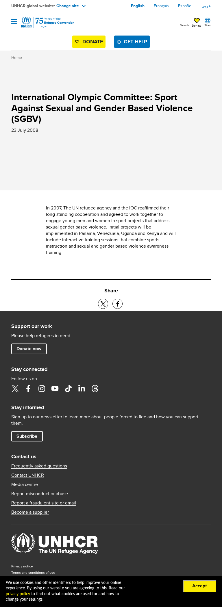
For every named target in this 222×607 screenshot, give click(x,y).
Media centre (24, 484)
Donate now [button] (28, 348)
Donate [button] (196, 25)
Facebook (28, 388)
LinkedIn (81, 388)
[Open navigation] (14, 22)
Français (161, 6)
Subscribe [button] (26, 436)
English (138, 6)
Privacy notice (22, 566)
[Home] (40, 22)
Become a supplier (30, 512)
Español (185, 6)
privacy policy (18, 594)
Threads (95, 388)
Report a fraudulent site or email (43, 503)
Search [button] (184, 25)
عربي (206, 6)
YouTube (55, 388)
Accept (199, 586)
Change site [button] (67, 6)
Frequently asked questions (39, 466)
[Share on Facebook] (117, 304)
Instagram (41, 388)
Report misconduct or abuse (39, 494)
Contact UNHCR (27, 475)
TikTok (68, 388)
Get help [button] (135, 41)
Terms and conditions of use (33, 572)
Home (16, 57)
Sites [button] (207, 25)
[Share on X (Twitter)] (103, 304)
